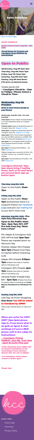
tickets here (5, 145)
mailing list (26, 208)
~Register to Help (21, 128)
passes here (26, 139)
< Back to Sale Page (8, 37)
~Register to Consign (22, 132)
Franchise (9, 427)
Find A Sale (10, 423)
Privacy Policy (11, 431)
